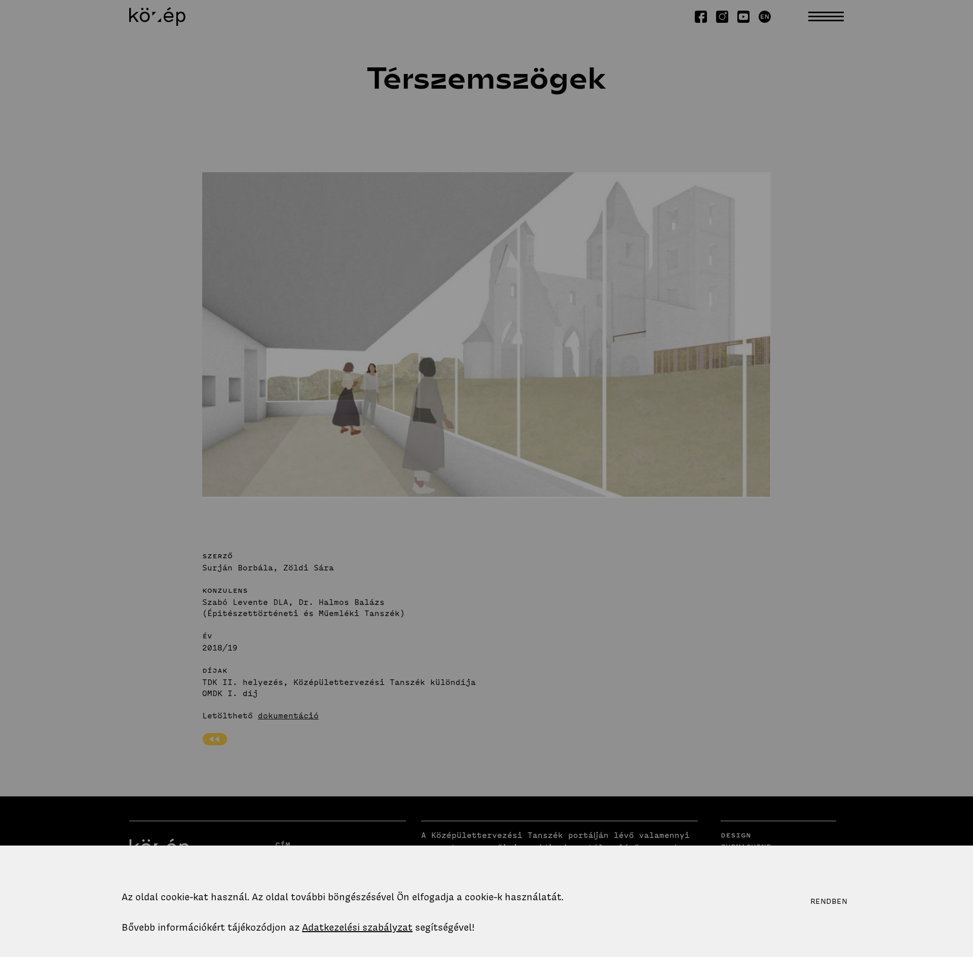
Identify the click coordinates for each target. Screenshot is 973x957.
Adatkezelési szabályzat (357, 927)
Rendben (828, 901)
